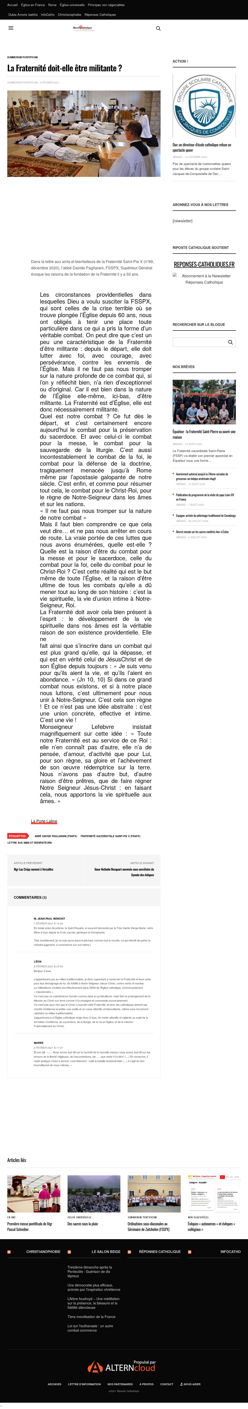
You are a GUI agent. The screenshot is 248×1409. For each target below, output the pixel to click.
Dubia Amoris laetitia (23, 14)
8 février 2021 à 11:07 (48, 1047)
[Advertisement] (96, 221)
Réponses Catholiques (100, 14)
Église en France (33, 4)
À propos (147, 1384)
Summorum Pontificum (22, 57)
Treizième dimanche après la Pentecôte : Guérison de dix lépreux (90, 1271)
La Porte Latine (44, 821)
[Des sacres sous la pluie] (94, 1194)
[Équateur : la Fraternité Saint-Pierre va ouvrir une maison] (204, 402)
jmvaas (177, 157)
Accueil (12, 4)
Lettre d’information (84, 1384)
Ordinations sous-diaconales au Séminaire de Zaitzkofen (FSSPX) (148, 1226)
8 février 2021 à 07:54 (48, 966)
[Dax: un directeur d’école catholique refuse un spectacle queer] (204, 105)
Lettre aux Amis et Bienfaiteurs (30, 842)
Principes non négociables (106, 4)
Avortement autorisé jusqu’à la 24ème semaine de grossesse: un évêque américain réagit (202, 476)
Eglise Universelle (80, 1217)
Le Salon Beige (106, 1251)
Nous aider (192, 1384)
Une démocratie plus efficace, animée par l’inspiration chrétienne (94, 1287)
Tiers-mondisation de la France (92, 1316)
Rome (52, 4)
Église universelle (72, 4)
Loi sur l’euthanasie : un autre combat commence (90, 1328)
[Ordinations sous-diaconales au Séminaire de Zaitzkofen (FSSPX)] (154, 1194)
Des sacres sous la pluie (83, 1224)
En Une (11, 1217)
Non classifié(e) (198, 1217)
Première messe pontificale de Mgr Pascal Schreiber (29, 1226)
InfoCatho (47, 14)
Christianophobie (69, 14)
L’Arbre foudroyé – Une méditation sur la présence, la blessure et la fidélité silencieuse (94, 1303)
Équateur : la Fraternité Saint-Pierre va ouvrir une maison (204, 434)
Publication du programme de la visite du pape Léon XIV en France (205, 497)
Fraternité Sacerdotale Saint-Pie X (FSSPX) (110, 836)
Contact (166, 1384)
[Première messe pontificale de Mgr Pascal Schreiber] (33, 1194)
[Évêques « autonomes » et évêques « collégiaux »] (214, 1194)
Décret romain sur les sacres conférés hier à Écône (202, 531)
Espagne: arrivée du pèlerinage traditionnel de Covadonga (206, 515)
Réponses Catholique (160, 1251)
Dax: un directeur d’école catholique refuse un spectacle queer (202, 147)
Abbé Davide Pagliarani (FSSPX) (56, 836)
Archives (54, 1384)
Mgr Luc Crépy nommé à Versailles (33, 869)
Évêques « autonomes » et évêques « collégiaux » (211, 1226)
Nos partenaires (120, 1384)
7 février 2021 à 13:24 (48, 923)
